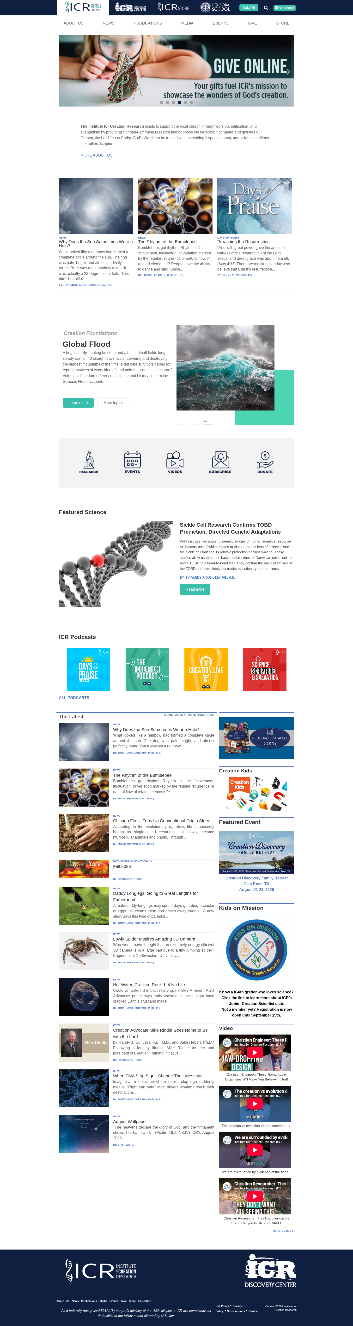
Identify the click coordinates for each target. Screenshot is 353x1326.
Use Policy (222, 1305)
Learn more (78, 403)
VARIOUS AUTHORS (130, 879)
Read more (195, 589)
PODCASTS (206, 715)
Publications (148, 23)
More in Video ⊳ (283, 1231)
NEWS (63, 237)
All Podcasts (74, 698)
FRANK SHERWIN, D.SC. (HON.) (136, 798)
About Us (74, 23)
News (109, 23)
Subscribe (286, 7)
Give (252, 23)
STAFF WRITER (126, 1144)
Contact (254, 1310)
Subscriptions (236, 1310)
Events (221, 23)
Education (144, 1300)
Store (283, 23)
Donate (249, 7)
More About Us (96, 155)
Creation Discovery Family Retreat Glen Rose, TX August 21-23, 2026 (256, 884)
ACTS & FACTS (185, 715)
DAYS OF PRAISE (228, 237)
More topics (113, 403)
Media (187, 23)
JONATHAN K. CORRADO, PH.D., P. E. (139, 752)
